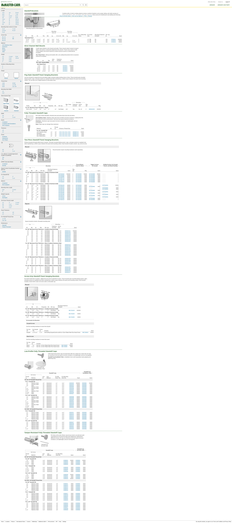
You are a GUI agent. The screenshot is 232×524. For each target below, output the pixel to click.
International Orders (20, 521)
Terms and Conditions (218, 521)
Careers (28, 521)
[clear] (80, 4)
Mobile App (34, 521)
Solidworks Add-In (42, 521)
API (56, 521)
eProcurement (51, 521)
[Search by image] (86, 5)
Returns (13, 521)
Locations (7, 521)
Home (2, 521)
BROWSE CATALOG (7, 1)
